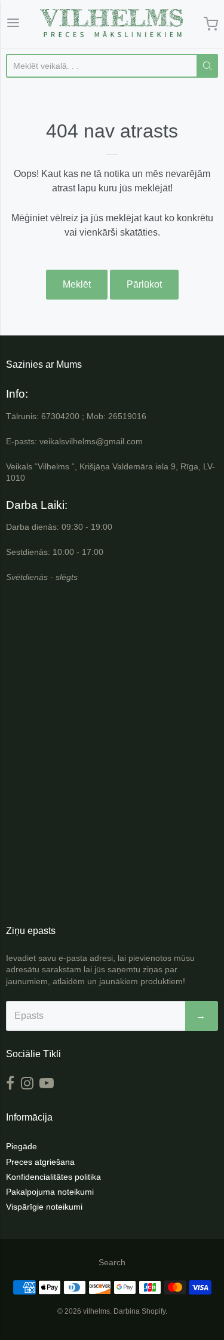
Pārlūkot (144, 284)
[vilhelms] (112, 24)
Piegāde (21, 1146)
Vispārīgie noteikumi (44, 1206)
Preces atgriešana (40, 1162)
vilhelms (96, 1311)
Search (112, 1262)
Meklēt (77, 284)
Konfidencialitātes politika (53, 1177)
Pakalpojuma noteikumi (50, 1191)
